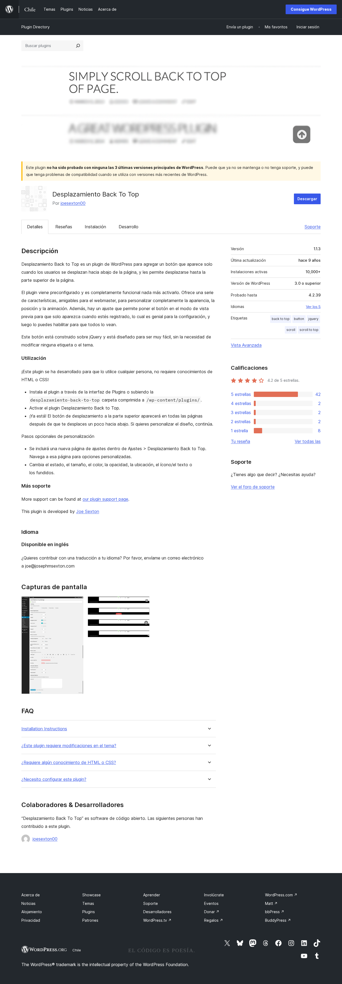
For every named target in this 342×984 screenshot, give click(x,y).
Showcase (91, 895)
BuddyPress (278, 920)
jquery (313, 319)
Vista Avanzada (246, 345)
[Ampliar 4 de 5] (142, 626)
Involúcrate (214, 895)
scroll (290, 330)
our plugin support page (105, 499)
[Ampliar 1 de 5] (76, 603)
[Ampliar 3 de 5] (142, 615)
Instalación (95, 226)
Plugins (88, 911)
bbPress (274, 911)
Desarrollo (128, 226)
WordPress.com (281, 895)
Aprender (151, 895)
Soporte (313, 226)
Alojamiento (31, 911)
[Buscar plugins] (78, 45)
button (299, 319)
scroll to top (309, 330)
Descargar (307, 198)
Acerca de (30, 895)
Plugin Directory (35, 27)
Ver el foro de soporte (253, 486)
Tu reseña (240, 441)
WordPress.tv (157, 920)
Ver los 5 (313, 306)
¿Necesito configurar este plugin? (53, 779)
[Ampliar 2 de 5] (142, 603)
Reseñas (63, 226)
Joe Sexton (87, 511)
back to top (281, 319)
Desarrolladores (157, 911)
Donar (211, 911)
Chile (76, 950)
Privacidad (30, 920)
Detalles (35, 226)
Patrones (90, 920)
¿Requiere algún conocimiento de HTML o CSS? (68, 762)
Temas (88, 903)
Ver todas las (308, 441)
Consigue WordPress (311, 9)
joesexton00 (73, 203)
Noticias (28, 903)
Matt (271, 903)
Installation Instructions (44, 728)
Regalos (213, 920)
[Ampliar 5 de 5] (142, 637)
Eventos (211, 903)
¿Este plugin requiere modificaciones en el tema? (68, 745)
